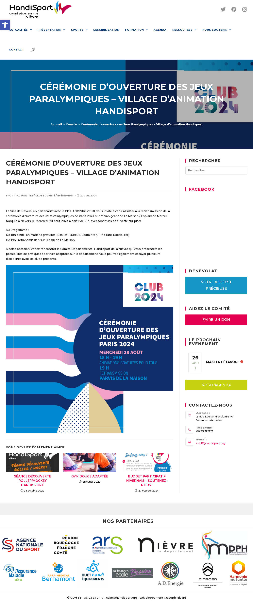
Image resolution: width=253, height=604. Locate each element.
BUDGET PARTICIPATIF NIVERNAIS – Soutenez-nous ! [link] (146, 480)
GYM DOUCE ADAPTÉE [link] (89, 476)
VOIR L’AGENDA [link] (216, 385)
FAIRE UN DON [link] (216, 319)
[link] (5, 25)
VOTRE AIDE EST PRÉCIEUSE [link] (216, 285)
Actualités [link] (25, 195)
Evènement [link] (65, 195)
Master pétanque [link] (222, 362)
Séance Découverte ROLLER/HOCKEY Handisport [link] (32, 480)
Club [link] (38, 195)
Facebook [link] (201, 189)
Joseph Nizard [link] (175, 597)
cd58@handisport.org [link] (210, 443)
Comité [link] (50, 195)
